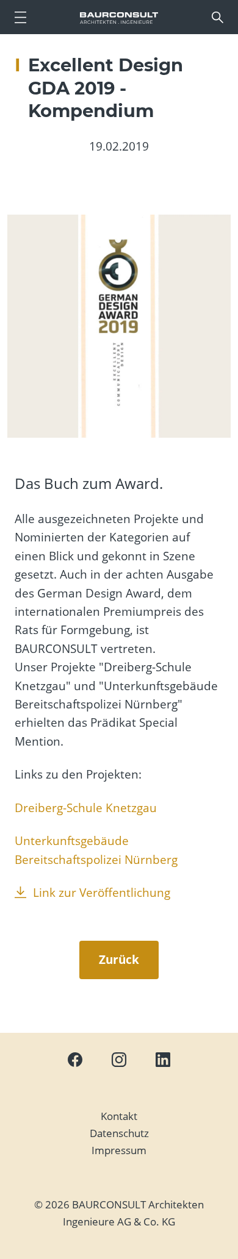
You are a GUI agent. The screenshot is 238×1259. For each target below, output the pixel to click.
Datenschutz (119, 1133)
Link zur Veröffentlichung (101, 893)
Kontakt (119, 1116)
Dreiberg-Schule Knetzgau (86, 808)
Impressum (119, 1150)
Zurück (119, 960)
